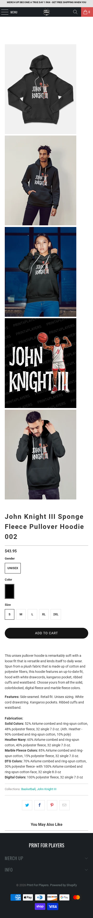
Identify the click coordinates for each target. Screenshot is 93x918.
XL (44, 614)
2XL (55, 614)
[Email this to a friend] (64, 805)
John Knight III (47, 789)
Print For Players (38, 885)
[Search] (75, 12)
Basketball (28, 789)
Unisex (12, 568)
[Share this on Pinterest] (52, 805)
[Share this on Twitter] (27, 805)
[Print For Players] (46, 12)
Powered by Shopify (63, 885)
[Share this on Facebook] (39, 805)
